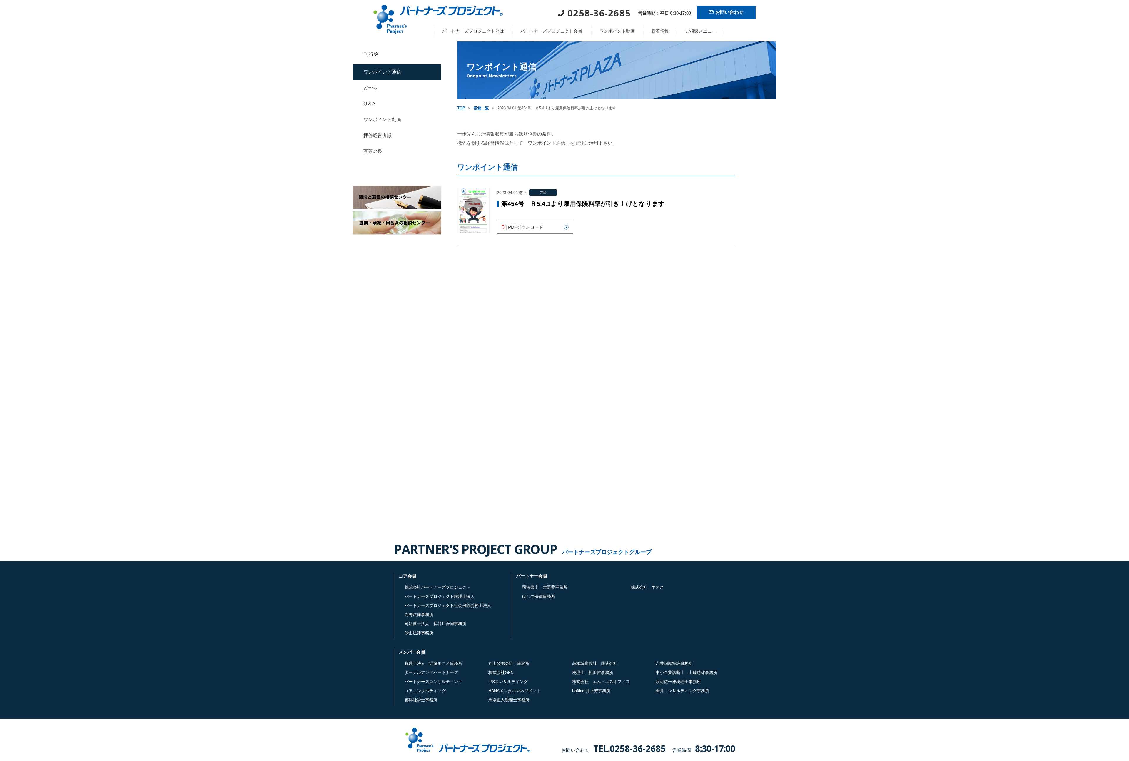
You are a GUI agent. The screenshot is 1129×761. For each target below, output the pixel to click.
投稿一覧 (481, 108)
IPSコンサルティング (508, 681)
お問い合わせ (729, 12)
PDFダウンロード (525, 227)
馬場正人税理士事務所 (509, 699)
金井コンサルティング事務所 (682, 690)
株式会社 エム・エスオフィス (601, 681)
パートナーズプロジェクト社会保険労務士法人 (448, 605)
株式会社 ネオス (647, 587)
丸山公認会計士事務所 (509, 663)
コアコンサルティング (425, 690)
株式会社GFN (501, 672)
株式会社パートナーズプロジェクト (437, 587)
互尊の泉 (372, 151)
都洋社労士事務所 (421, 699)
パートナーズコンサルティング (433, 681)
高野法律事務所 (419, 614)
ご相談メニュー (700, 31)
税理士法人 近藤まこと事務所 (433, 663)
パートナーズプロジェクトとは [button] (473, 31)
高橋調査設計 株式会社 (594, 663)
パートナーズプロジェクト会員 (551, 31)
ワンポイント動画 (617, 31)
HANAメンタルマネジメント (514, 690)
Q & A (369, 103)
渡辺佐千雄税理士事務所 (678, 681)
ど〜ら (370, 87)
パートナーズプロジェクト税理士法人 (440, 596)
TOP (461, 108)
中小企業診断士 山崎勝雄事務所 (686, 672)
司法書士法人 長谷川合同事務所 (435, 623)
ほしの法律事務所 (538, 596)
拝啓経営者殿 (377, 135)
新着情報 (660, 31)
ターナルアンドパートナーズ (431, 672)
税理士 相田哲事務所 (592, 672)
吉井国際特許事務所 (674, 663)
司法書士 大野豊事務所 (544, 587)
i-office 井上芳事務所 (591, 690)
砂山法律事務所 (419, 632)
